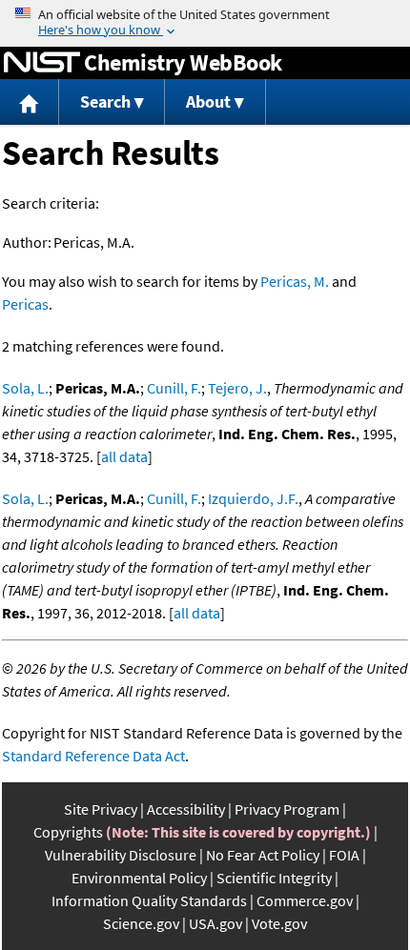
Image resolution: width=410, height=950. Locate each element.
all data (124, 456)
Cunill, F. (174, 387)
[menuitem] (29, 102)
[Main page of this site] (29, 102)
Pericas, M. (294, 281)
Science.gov (141, 923)
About (208, 101)
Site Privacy (100, 809)
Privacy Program (287, 809)
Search (105, 101)
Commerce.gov (304, 900)
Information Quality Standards (149, 900)
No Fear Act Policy (262, 854)
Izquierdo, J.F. (253, 498)
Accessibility (186, 809)
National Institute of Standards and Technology (42, 63)
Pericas (25, 303)
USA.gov (215, 923)
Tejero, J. (237, 387)
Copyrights (68, 831)
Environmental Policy (139, 877)
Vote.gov (279, 923)
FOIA (344, 854)
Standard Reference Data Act (93, 755)
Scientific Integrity (274, 877)
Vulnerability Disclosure (120, 854)
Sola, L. (25, 387)
